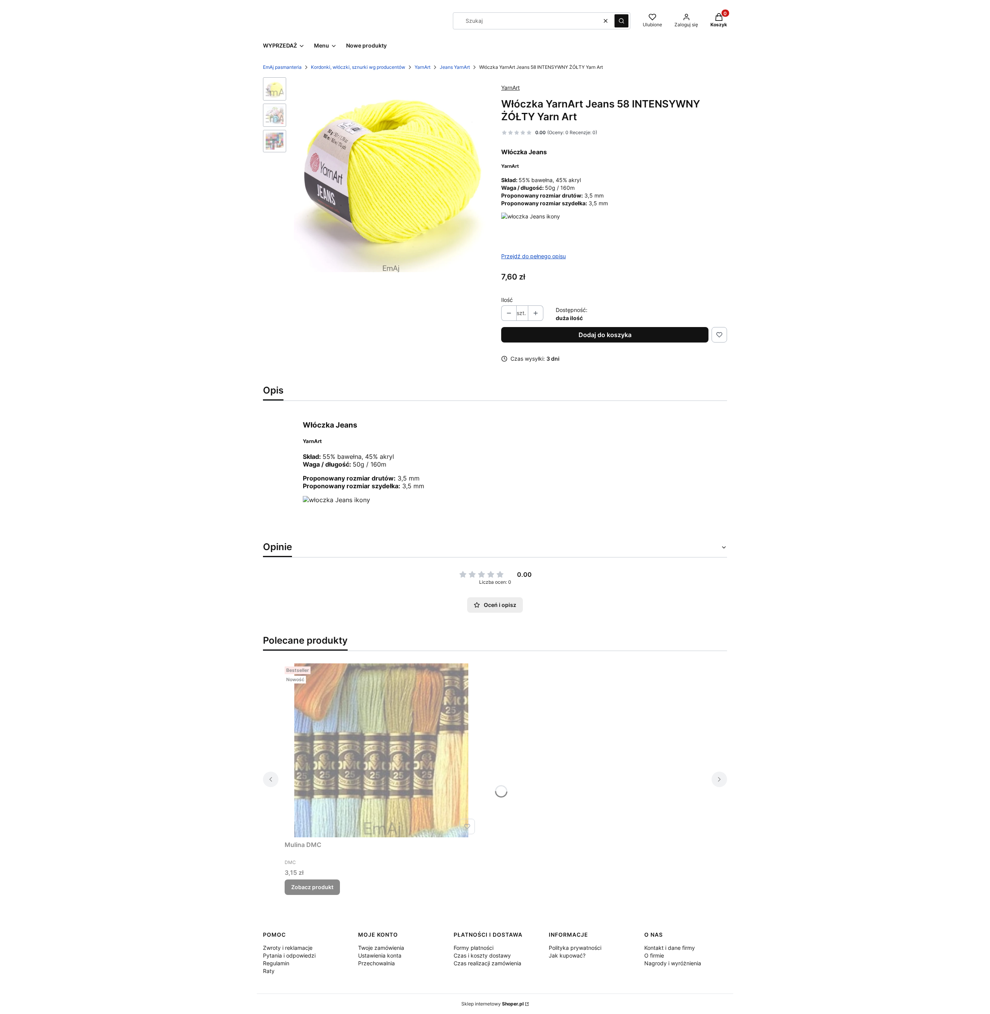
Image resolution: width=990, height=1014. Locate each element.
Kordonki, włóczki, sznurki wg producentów (358, 67)
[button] (621, 20)
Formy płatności (473, 947)
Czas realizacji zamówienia (487, 963)
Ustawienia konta (379, 955)
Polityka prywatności (575, 947)
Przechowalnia (376, 963)
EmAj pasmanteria (282, 67)
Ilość (507, 300)
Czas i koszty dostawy (482, 955)
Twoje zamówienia (381, 947)
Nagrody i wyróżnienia (672, 963)
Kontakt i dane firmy (669, 947)
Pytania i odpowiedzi (289, 955)
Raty (269, 971)
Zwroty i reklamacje (287, 947)
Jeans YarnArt (455, 67)
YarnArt (422, 67)
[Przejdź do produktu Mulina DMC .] (381, 750)
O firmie (654, 955)
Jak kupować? (567, 955)
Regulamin (276, 963)
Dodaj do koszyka (605, 335)
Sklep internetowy (492, 1004)
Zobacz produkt (312, 887)
